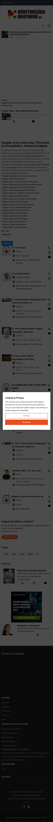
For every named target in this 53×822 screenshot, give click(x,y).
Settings (26, 416)
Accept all (26, 422)
